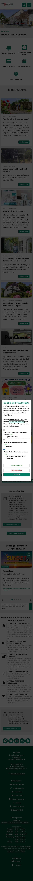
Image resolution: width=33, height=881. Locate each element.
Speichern (16, 474)
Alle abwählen (16, 470)
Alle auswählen (16, 465)
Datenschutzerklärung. (16, 422)
